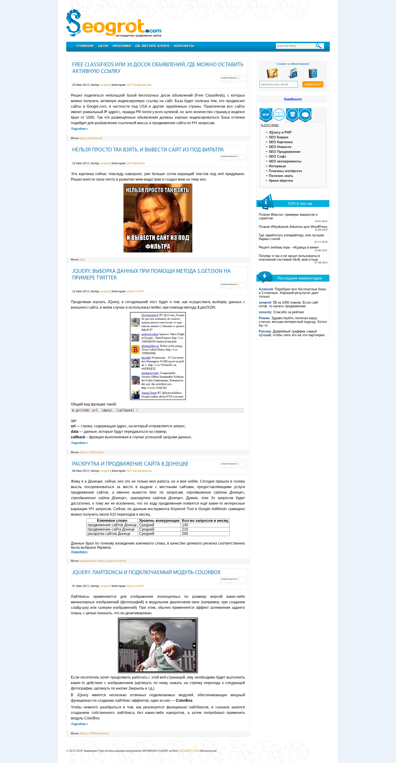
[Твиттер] (313, 78)
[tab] (266, 115)
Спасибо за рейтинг (288, 312)
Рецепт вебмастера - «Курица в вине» (289, 247)
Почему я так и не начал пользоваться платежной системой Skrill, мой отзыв (289, 257)
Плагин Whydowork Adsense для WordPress (293, 227)
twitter (100, 452)
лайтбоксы (102, 733)
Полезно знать (281, 176)
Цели (103, 46)
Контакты (184, 46)
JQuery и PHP (135, 291)
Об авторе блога (152, 46)
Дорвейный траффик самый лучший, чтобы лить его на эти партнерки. (292, 333)
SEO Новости (280, 147)
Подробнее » (79, 128)
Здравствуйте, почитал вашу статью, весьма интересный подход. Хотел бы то (293, 321)
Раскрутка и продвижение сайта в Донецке (130, 464)
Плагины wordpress (285, 171)
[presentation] (266, 115)
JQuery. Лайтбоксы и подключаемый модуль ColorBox (146, 573)
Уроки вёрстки (281, 180)
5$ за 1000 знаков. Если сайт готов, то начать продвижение (289, 304)
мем (82, 259)
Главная (85, 46)
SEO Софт (277, 156)
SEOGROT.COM (189, 750)
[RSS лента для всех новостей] (272, 78)
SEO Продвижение (139, 85)
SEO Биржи (278, 137)
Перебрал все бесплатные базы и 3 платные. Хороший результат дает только (292, 292)
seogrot (105, 85)
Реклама (122, 46)
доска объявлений (91, 138)
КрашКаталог (293, 99)
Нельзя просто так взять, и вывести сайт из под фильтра (148, 150)
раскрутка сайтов (115, 561)
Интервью (277, 166)
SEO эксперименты (139, 471)
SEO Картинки (136, 163)
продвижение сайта (92, 561)
